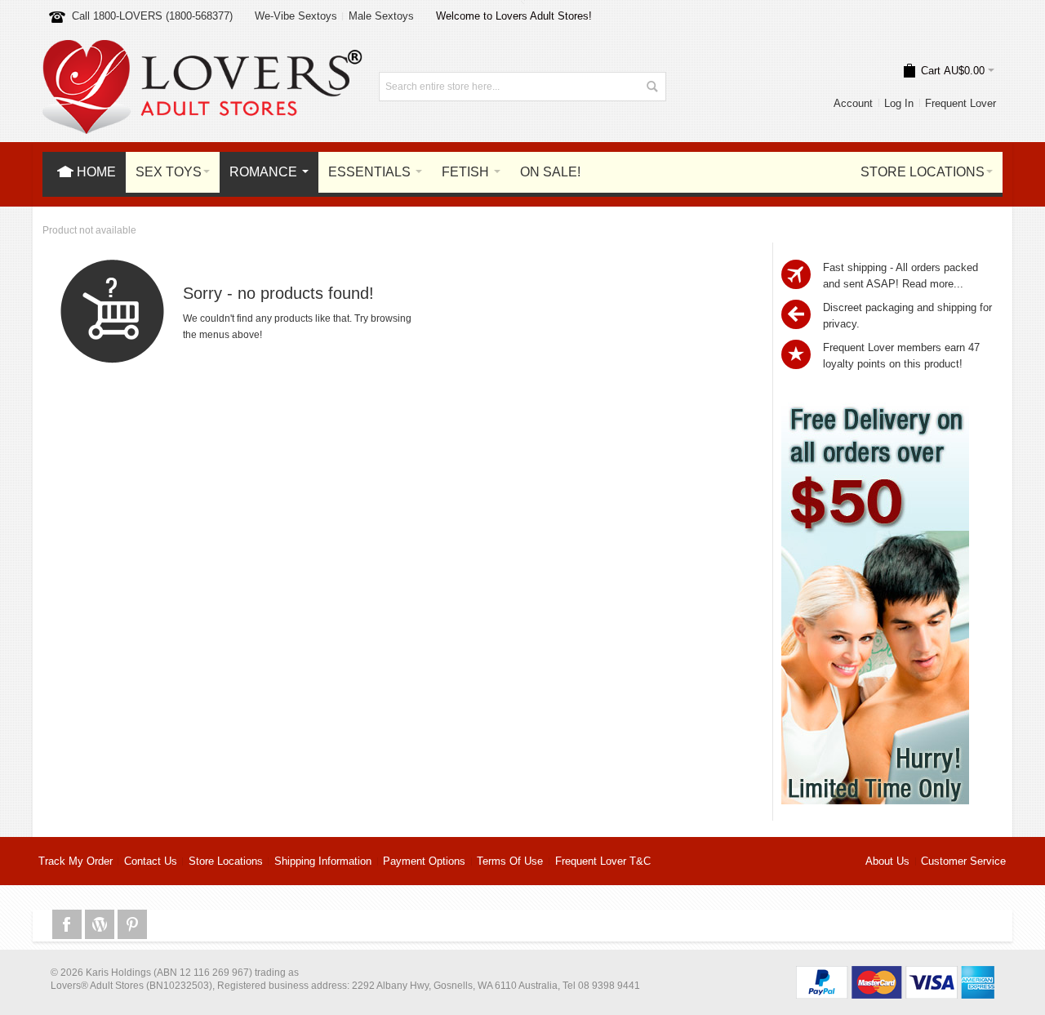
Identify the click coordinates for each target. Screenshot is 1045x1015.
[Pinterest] (132, 925)
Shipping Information (322, 861)
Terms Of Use (510, 861)
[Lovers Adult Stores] (202, 48)
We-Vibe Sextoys (296, 16)
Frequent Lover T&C (603, 861)
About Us (887, 861)
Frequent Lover (960, 103)
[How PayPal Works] (895, 974)
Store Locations (226, 861)
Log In (899, 103)
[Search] (651, 86)
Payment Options (424, 861)
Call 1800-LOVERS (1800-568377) (152, 16)
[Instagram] (101, 925)
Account (853, 103)
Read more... (932, 284)
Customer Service (963, 861)
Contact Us (150, 861)
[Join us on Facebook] (68, 925)
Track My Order (75, 861)
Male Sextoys (381, 16)
